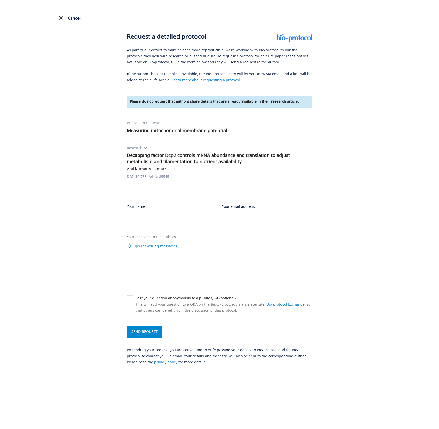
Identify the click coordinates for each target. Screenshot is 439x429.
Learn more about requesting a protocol (205, 80)
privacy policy (165, 362)
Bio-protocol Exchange (285, 304)
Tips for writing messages (154, 246)
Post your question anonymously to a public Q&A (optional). (186, 298)
